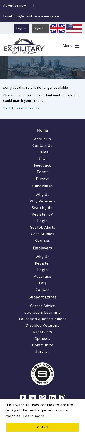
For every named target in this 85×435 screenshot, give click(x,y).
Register (42, 263)
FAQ (42, 282)
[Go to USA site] (74, 28)
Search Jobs (42, 207)
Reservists (42, 332)
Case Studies (42, 233)
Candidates (42, 186)
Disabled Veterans (42, 325)
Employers (42, 248)
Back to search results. (21, 108)
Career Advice (42, 305)
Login (42, 220)
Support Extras (42, 297)
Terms (42, 171)
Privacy (42, 178)
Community (42, 345)
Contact (43, 289)
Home (42, 130)
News (42, 158)
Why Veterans (42, 201)
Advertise (42, 276)
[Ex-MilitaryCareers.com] (25, 46)
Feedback (42, 165)
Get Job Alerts (42, 227)
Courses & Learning (42, 312)
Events (42, 152)
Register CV (42, 214)
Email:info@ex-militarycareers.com (31, 16)
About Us (42, 139)
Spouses (42, 338)
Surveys (42, 351)
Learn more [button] (33, 416)
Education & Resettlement (42, 318)
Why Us (42, 194)
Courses (42, 240)
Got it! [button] (42, 427)
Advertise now (14, 5)
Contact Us (42, 145)
